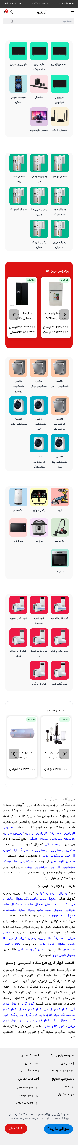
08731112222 (26, 1096)
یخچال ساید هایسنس (19, 910)
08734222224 (40, 4)
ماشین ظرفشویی (63, 861)
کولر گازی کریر (49, 1015)
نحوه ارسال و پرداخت (63, 1071)
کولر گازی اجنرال (30, 1009)
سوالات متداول (66, 1094)
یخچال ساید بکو (50, 910)
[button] (64, 314)
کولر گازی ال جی (55, 1009)
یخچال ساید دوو (32, 904)
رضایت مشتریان (30, 1071)
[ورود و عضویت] (11, 12)
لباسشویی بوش (52, 855)
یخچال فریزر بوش (52, 944)
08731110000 (66, 4)
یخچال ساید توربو (63, 915)
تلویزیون (9, 827)
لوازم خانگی (53, 844)
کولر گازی (27, 1003)
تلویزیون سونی (14, 833)
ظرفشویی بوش (37, 867)
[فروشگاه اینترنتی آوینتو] (42, 12)
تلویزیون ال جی (36, 833)
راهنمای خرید (67, 1063)
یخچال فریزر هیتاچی (32, 949)
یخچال (63, 893)
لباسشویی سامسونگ (33, 850)
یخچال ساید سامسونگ (40, 898)
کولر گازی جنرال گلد (24, 1015)
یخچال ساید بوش (57, 904)
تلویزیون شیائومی (63, 839)
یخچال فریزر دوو (64, 955)
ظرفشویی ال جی (62, 867)
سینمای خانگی (39, 839)
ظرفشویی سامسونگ (18, 861)
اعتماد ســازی (31, 1063)
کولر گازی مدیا (54, 1026)
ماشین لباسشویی (63, 850)
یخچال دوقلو (45, 893)
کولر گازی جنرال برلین (34, 1020)
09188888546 (12, 4)
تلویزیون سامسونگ (62, 833)
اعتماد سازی (16, 1128)
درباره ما (70, 1087)
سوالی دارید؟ (58, 1129)
